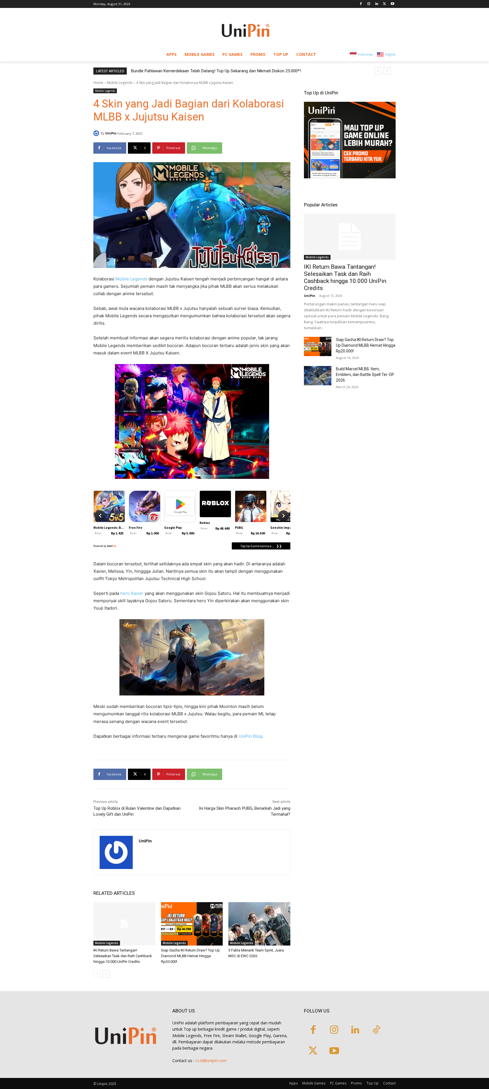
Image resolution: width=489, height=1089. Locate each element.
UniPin (111, 133)
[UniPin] (97, 133)
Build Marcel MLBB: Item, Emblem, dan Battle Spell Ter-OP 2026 (365, 374)
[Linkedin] (377, 4)
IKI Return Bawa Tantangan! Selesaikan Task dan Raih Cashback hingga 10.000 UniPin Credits (122, 956)
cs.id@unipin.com (211, 1060)
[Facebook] (361, 4)
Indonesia (365, 54)
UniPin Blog (250, 736)
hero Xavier (131, 593)
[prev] (377, 71)
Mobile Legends (119, 82)
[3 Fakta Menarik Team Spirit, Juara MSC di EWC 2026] (259, 924)
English (390, 54)
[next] (387, 71)
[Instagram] (369, 4)
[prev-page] (96, 974)
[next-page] (106, 974)
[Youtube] (392, 4)
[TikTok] (376, 1030)
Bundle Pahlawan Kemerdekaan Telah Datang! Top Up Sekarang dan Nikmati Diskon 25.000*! (216, 70)
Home (98, 82)
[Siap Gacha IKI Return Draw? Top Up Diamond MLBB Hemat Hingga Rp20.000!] (192, 924)
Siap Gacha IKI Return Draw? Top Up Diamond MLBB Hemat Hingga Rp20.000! (190, 956)
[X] (384, 4)
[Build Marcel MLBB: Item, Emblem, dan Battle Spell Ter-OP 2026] (317, 375)
